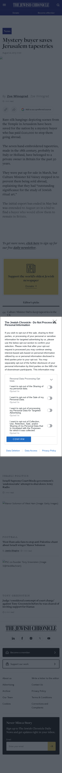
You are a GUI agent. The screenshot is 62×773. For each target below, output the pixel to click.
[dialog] (31, 387)
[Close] (56, 323)
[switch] (49, 387)
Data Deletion (13, 450)
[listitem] (31, 380)
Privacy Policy (49, 450)
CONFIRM (19, 439)
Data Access (31, 450)
